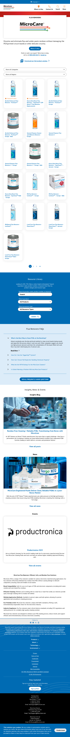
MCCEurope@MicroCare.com (37, 722)
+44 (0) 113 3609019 (35, 720)
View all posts (35, 446)
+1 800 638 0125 (35, 703)
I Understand (60, 730)
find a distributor (56, 634)
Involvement (34, 648)
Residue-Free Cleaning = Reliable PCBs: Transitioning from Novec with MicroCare (35, 432)
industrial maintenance (44, 630)
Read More (14, 350)
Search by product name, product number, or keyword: (35, 291)
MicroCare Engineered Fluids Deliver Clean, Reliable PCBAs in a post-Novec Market (35, 491)
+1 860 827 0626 (35, 701)
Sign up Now (35, 689)
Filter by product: (24, 299)
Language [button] (35, 2)
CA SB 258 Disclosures (35, 674)
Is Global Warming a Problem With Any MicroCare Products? (29, 369)
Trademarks (35, 658)
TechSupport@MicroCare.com (37, 704)
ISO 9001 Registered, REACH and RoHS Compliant (35, 672)
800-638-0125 (34, 55)
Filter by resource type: (26, 306)
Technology (34, 645)
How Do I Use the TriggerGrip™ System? (23, 355)
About (34, 642)
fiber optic (26, 630)
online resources (34, 636)
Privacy (35, 653)
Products (34, 639)
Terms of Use (35, 656)
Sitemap (35, 666)
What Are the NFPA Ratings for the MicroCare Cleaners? (28, 365)
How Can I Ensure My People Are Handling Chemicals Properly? (30, 360)
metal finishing (33, 630)
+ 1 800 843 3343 (35, 711)
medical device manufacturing (14, 630)
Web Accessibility (35, 669)
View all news (35, 506)
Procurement (35, 661)
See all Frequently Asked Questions (35, 379)
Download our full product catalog (36, 61)
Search (34, 317)
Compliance (35, 664)
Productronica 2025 (35, 550)
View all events (35, 565)
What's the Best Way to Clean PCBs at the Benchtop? (28, 338)
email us (43, 55)
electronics (61, 629)
